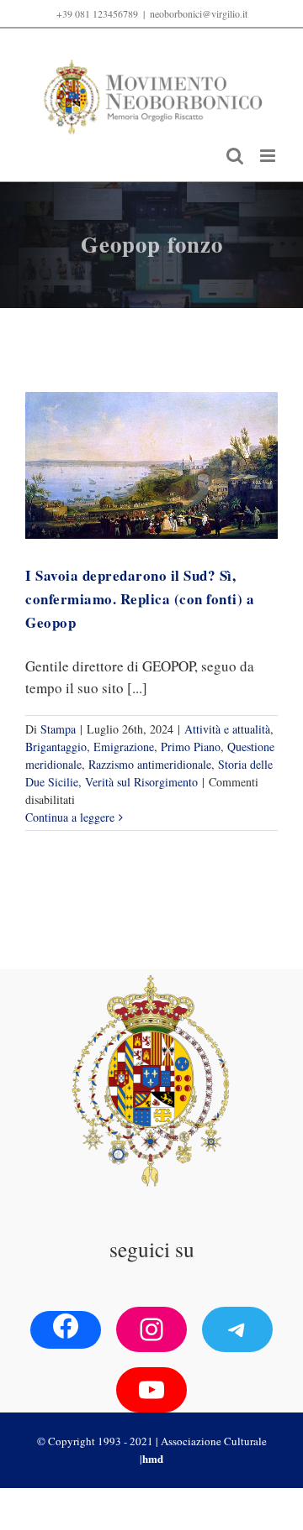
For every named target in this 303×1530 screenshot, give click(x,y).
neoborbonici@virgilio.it (198, 13)
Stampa (58, 729)
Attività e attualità (227, 729)
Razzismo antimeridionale (149, 764)
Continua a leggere (69, 817)
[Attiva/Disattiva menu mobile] (269, 155)
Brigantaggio (56, 747)
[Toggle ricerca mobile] (234, 155)
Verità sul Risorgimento (141, 782)
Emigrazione (123, 747)
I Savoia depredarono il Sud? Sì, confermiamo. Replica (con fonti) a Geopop (139, 599)
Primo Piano (191, 747)
